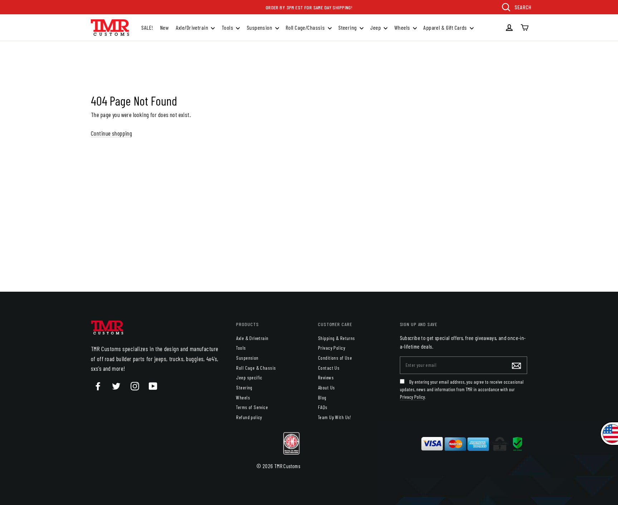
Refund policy (249, 417)
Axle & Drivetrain (252, 338)
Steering (348, 27)
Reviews (326, 377)
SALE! (147, 27)
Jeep (376, 27)
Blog (322, 397)
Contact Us (328, 368)
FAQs (323, 407)
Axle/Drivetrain (193, 27)
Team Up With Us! (334, 417)
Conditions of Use (335, 358)
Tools (228, 27)
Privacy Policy (331, 348)
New (164, 27)
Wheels (402, 27)
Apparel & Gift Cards (445, 27)
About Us (326, 387)
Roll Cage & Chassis (256, 368)
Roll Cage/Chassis (306, 27)
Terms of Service (252, 407)
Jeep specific (249, 377)
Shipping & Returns (336, 338)
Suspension (260, 27)
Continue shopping (111, 133)
